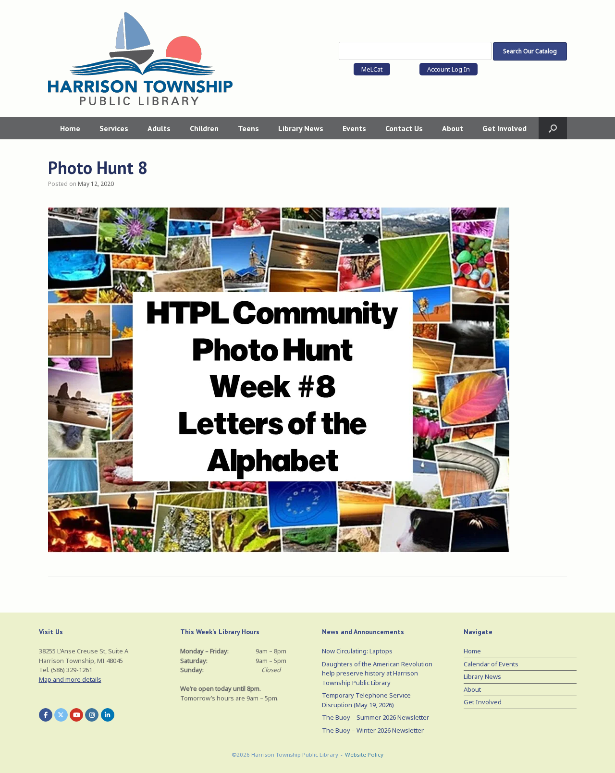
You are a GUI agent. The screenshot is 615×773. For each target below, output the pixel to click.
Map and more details (70, 679)
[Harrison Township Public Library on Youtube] (76, 715)
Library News (300, 128)
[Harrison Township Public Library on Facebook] (45, 715)
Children (204, 128)
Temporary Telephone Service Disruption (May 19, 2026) (366, 700)
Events (354, 128)
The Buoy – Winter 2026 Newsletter (373, 730)
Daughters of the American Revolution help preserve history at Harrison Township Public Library (377, 673)
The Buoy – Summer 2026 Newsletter (375, 717)
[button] (553, 128)
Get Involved (504, 128)
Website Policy (364, 754)
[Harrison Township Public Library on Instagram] (91, 715)
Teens (248, 128)
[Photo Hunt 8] (278, 550)
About (452, 128)
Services (113, 128)
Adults (159, 128)
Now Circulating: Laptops (357, 651)
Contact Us (404, 128)
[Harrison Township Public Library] (140, 58)
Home (70, 128)
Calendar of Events (491, 664)
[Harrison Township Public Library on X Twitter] (61, 715)
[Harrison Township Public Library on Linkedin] (107, 715)
